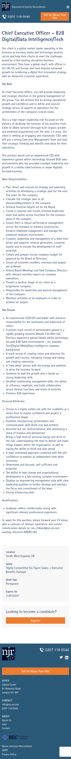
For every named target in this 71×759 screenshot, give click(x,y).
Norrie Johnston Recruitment (17, 746)
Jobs (4, 724)
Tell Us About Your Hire (55, 16)
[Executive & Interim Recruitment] (19, 12)
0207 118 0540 (19, 17)
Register (35, 620)
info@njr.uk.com (10, 704)
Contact (6, 728)
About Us (6, 720)
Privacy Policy (9, 754)
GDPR (5, 750)
